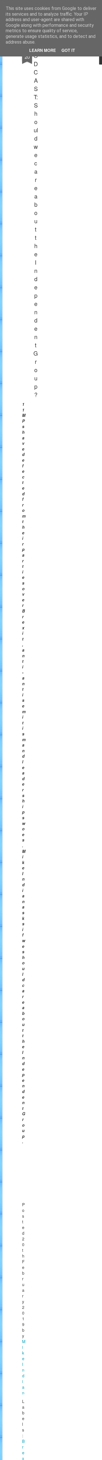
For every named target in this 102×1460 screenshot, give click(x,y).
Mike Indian (24, 1367)
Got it (68, 50)
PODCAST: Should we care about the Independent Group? (35, 221)
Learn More (42, 50)
